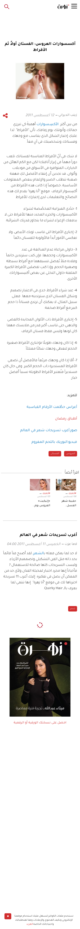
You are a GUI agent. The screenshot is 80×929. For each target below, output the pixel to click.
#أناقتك (72, 493)
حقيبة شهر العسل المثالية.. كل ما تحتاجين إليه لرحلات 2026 (66, 504)
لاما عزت (71, 544)
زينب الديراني (67, 115)
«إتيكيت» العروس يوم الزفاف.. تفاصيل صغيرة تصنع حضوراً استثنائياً (40, 504)
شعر (72, 608)
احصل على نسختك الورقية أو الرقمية (40, 723)
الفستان (54, 453)
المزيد (29, 924)
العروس (70, 453)
